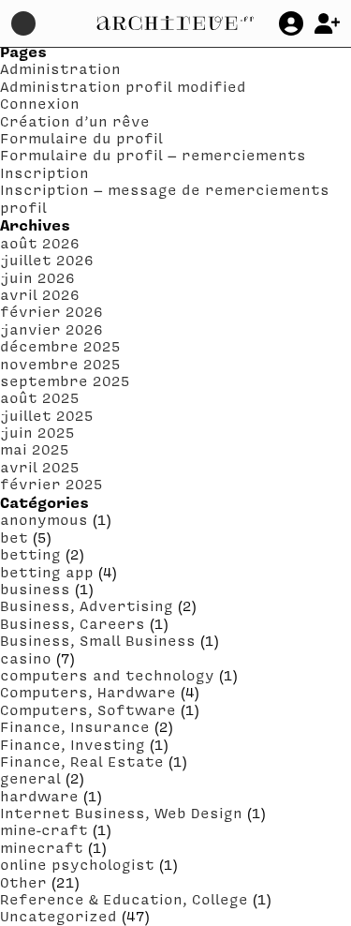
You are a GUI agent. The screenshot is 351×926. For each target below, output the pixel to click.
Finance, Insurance (75, 726)
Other (23, 882)
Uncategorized (58, 915)
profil (23, 207)
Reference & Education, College (124, 899)
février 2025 (51, 483)
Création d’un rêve (75, 121)
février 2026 (51, 311)
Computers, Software (88, 709)
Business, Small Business (98, 640)
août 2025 (40, 397)
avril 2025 (40, 466)
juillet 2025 (47, 415)
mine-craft (44, 829)
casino (25, 658)
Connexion (40, 103)
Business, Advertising (86, 605)
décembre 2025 (60, 346)
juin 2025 (37, 432)
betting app (47, 571)
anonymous (44, 519)
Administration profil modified (123, 86)
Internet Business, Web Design (121, 812)
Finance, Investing (72, 744)
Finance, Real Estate (82, 761)
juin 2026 (37, 277)
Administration (60, 68)
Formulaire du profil (81, 137)
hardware (39, 795)
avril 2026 (40, 294)
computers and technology (107, 675)
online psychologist (77, 864)
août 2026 (40, 242)
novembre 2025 (60, 363)
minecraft (41, 847)
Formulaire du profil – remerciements (153, 154)
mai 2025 (34, 449)
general (30, 778)
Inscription (44, 172)
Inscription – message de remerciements (164, 189)
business (35, 588)
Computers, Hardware (88, 691)
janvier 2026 (51, 329)
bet (14, 537)
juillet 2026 (47, 259)
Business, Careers (72, 623)
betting (30, 554)
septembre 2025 (65, 380)
